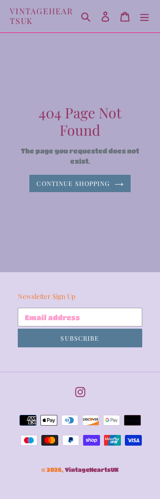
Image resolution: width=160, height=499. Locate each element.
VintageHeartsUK (41, 16)
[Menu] (144, 16)
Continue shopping (73, 183)
